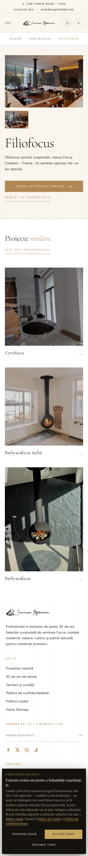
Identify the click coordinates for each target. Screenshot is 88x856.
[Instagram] (26, 750)
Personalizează (24, 834)
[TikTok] (36, 750)
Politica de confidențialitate (27, 693)
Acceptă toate (64, 834)
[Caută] (78, 23)
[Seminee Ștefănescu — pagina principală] (39, 23)
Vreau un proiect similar (40, 186)
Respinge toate (44, 844)
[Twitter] (17, 750)
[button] (44, 81)
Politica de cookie (49, 819)
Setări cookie (14, 819)
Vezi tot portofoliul (27, 249)
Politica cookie (17, 701)
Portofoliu (40, 38)
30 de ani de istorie (21, 676)
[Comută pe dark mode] (67, 23)
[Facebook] (8, 750)
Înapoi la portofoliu (28, 197)
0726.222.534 (24, 9)
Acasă (16, 38)
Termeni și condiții (20, 685)
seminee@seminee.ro (57, 9)
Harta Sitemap (17, 709)
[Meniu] (10, 23)
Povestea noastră (19, 668)
